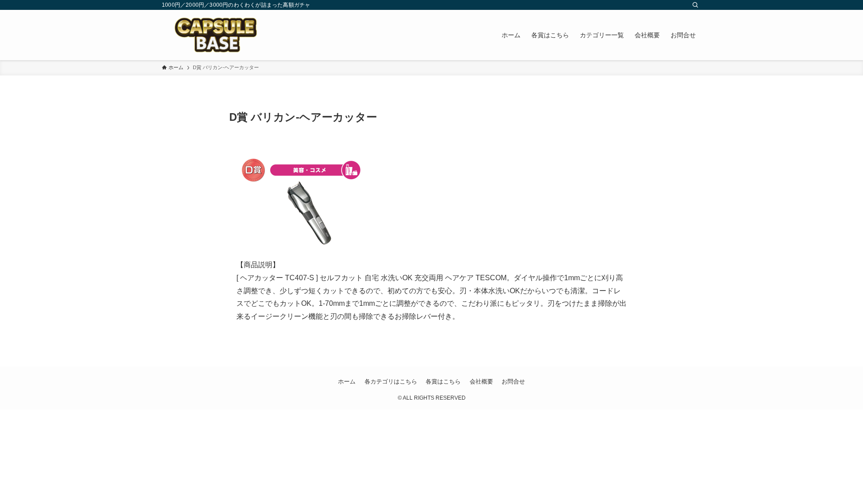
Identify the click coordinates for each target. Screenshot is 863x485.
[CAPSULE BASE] (216, 35)
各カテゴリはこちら (391, 381)
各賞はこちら (443, 381)
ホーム (347, 381)
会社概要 (481, 381)
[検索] (695, 5)
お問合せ (513, 381)
